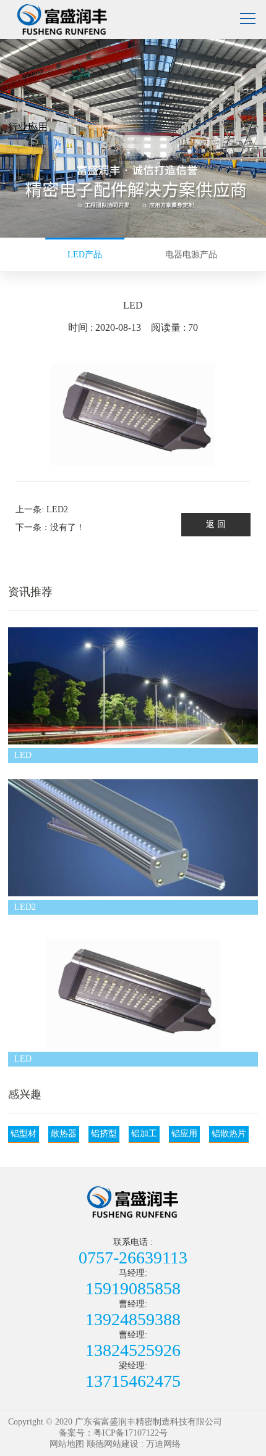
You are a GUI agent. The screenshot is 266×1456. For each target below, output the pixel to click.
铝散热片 (229, 1133)
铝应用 (184, 1133)
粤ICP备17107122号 (130, 1432)
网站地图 (66, 1444)
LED (23, 755)
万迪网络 (163, 1444)
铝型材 (23, 1133)
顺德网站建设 (113, 1444)
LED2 (25, 907)
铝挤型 (104, 1133)
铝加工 (144, 1133)
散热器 (64, 1133)
